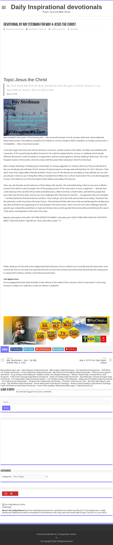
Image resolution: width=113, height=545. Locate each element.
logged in (31, 392)
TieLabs (73, 534)
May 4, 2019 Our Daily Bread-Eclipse (93, 360)
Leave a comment (58, 29)
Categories (6, 476)
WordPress (52, 534)
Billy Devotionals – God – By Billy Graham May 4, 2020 (21, 360)
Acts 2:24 (12, 94)
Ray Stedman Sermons (37, 29)
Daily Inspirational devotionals (56, 6)
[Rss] (56, 538)
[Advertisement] (56, 53)
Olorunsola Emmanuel (14, 29)
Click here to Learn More (97, 512)
